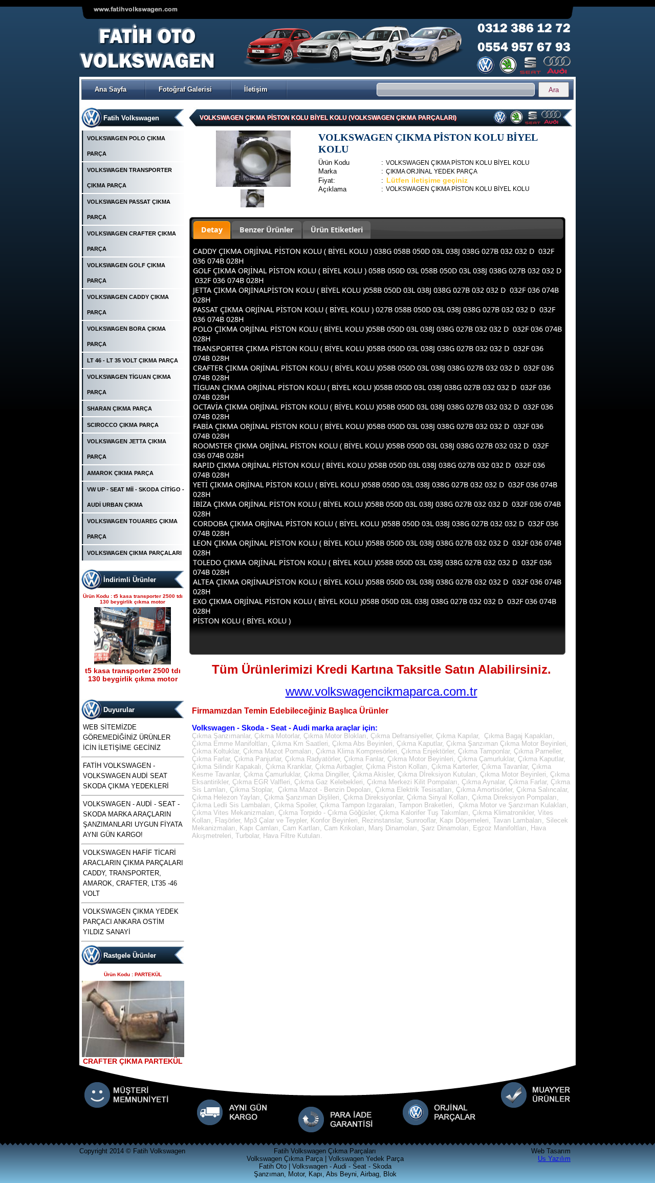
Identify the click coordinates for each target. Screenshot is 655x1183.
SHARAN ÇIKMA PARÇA (119, 408)
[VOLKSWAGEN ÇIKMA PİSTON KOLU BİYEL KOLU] (253, 184)
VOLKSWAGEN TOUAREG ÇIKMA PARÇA (132, 529)
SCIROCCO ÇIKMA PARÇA (123, 425)
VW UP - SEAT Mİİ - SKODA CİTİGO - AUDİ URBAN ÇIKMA (135, 497)
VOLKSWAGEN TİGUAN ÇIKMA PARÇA (129, 384)
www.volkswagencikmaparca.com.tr (381, 691)
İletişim (256, 89)
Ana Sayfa (110, 89)
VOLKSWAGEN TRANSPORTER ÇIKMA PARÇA (129, 177)
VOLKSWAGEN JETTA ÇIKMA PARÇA (126, 449)
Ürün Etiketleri (337, 229)
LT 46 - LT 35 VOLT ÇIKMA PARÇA (132, 360)
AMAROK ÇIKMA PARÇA (120, 473)
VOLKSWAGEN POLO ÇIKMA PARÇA (126, 146)
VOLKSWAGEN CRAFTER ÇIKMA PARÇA (131, 241)
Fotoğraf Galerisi (185, 89)
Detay (212, 229)
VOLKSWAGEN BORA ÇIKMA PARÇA (126, 336)
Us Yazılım (554, 1159)
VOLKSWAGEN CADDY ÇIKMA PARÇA (128, 304)
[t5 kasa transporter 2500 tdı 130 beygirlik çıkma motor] (132, 662)
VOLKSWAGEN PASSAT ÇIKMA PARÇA (128, 209)
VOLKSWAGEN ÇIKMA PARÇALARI (134, 553)
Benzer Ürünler (266, 229)
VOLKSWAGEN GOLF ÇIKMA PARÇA (126, 273)
